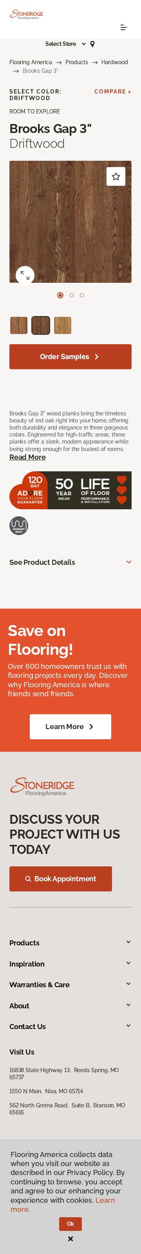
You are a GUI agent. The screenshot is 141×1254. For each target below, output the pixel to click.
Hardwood (114, 62)
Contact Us (27, 1026)
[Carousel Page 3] (82, 295)
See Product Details (42, 562)
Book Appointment (65, 879)
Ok (70, 1224)
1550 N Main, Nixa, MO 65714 (46, 1091)
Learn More (64, 726)
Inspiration (27, 964)
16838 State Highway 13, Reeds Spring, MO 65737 (64, 1073)
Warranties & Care (39, 985)
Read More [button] (27, 457)
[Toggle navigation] (124, 27)
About (19, 1006)
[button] (66, 43)
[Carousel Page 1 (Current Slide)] (60, 295)
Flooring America (30, 62)
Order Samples (65, 356)
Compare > (113, 91)
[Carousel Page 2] (72, 295)
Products (76, 62)
